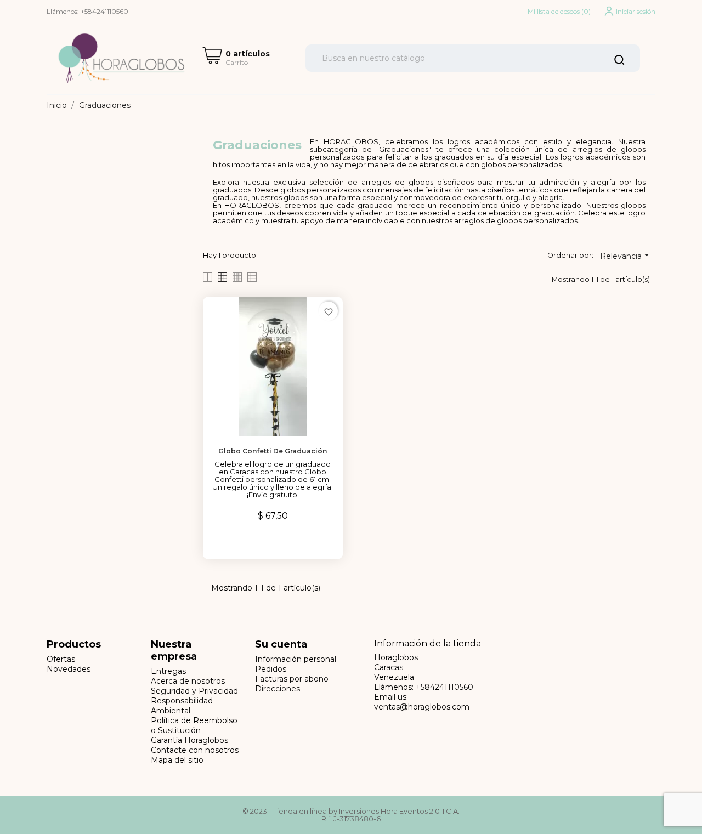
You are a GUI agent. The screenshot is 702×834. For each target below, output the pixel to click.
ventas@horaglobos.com (421, 707)
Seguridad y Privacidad (194, 691)
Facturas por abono (292, 679)
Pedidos (270, 669)
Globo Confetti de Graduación (272, 451)
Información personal (295, 659)
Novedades (68, 669)
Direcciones (277, 689)
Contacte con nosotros (195, 750)
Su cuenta (281, 644)
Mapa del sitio (177, 760)
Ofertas (61, 659)
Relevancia (626, 255)
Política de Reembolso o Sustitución (194, 725)
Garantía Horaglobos (189, 740)
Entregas (168, 671)
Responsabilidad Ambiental (182, 706)
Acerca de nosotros (188, 681)
